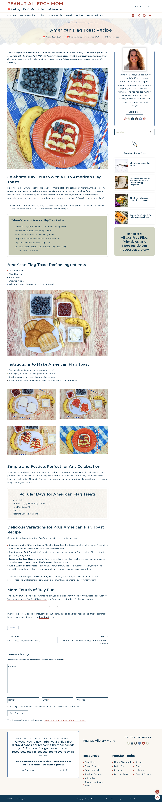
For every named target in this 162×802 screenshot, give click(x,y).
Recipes (79, 15)
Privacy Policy (116, 799)
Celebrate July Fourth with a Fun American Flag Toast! (40, 227)
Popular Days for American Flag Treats (33, 243)
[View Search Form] (155, 15)
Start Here (11, 15)
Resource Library (95, 15)
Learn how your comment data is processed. (65, 720)
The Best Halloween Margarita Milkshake (139, 199)
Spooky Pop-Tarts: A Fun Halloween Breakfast (141, 216)
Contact (148, 6)
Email (46, 700)
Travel (69, 15)
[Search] (150, 132)
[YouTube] (150, 15)
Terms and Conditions (130, 799)
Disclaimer (94, 799)
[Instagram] (144, 15)
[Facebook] (133, 15)
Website (81, 700)
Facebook (44, 617)
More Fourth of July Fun (26, 251)
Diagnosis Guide (27, 15)
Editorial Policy (105, 799)
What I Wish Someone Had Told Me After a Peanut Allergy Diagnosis (140, 182)
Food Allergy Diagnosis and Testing (23, 638)
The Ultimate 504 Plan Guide (140, 164)
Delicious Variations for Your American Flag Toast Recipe (41, 247)
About (138, 6)
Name (11, 700)
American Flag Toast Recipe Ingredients (33, 231)
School (42, 15)
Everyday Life (55, 15)
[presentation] (121, 165)
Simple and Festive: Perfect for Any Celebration (37, 239)
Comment (13, 666)
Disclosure (13, 628)
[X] (138, 15)
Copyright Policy (83, 799)
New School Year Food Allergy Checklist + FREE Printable (85, 640)
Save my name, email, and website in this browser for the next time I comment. (44, 707)
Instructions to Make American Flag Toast (34, 235)
